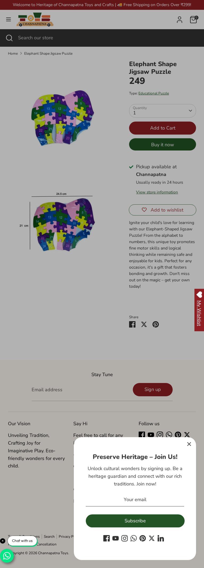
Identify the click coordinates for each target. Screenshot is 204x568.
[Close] (189, 444)
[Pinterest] (142, 538)
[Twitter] (151, 538)
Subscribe (135, 521)
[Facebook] (106, 538)
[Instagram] (124, 538)
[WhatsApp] (133, 538)
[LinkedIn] (161, 538)
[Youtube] (115, 538)
